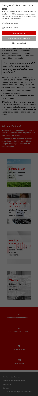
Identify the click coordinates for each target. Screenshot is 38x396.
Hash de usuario (19, 33)
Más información (18, 43)
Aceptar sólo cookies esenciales (19, 38)
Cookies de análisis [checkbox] (11, 27)
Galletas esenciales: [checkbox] (11, 23)
